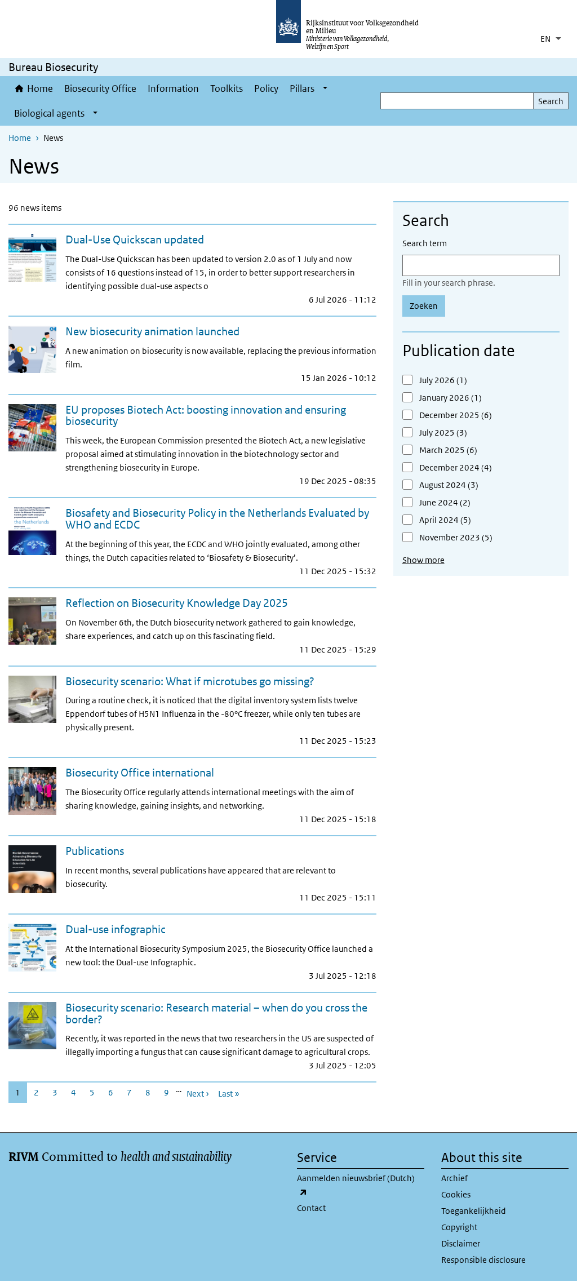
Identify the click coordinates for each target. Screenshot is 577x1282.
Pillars (302, 88)
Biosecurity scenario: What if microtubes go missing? (189, 681)
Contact (311, 1208)
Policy (266, 88)
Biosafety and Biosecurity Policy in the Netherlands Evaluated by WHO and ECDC (217, 518)
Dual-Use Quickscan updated (134, 239)
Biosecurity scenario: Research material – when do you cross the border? (216, 1013)
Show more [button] (423, 560)
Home (40, 88)
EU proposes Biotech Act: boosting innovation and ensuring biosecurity (205, 415)
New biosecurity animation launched (152, 331)
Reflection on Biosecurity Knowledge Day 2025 (176, 603)
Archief (454, 1178)
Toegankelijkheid (473, 1210)
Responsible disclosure (483, 1259)
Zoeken (424, 305)
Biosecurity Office (100, 88)
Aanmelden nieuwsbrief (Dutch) (356, 1184)
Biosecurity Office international (139, 772)
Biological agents (49, 113)
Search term (424, 243)
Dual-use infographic (115, 929)
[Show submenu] (325, 88)
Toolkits (226, 88)
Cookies (456, 1194)
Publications (94, 851)
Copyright (459, 1227)
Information (173, 88)
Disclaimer (460, 1243)
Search (550, 101)
